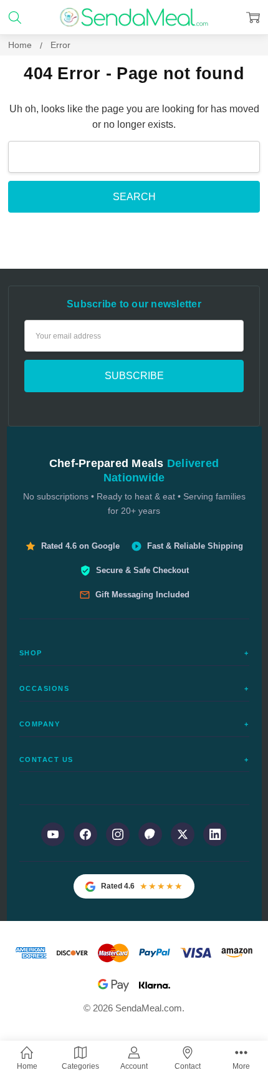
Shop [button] (134, 653)
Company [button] (134, 724)
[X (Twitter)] (182, 834)
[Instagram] (118, 834)
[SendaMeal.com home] (134, 17)
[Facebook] (85, 834)
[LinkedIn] (215, 834)
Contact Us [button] (134, 759)
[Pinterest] (150, 834)
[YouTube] (53, 834)
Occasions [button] (134, 688)
